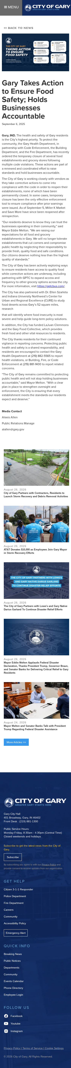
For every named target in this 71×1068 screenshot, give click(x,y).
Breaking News (13, 954)
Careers (8, 909)
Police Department (15, 896)
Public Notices (12, 960)
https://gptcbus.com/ (51, 286)
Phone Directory (13, 987)
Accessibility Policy (15, 923)
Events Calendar (14, 981)
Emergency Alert (16, 932)
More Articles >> (16, 742)
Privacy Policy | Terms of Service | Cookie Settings (34, 1048)
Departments (11, 967)
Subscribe (13, 857)
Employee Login (13, 994)
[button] (11, 8)
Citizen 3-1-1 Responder (18, 889)
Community (10, 916)
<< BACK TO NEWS (18, 27)
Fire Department (13, 902)
